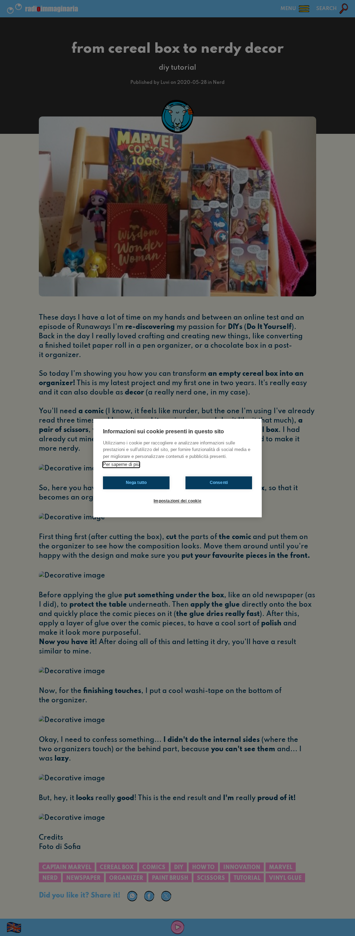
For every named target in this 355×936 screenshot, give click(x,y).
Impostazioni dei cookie (177, 501)
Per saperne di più (121, 464)
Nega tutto (136, 482)
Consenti (219, 482)
